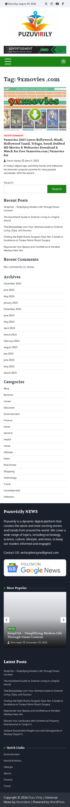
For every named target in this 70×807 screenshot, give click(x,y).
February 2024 (12, 340)
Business (8, 394)
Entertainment (14, 135)
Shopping (9, 471)
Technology (10, 477)
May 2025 (9, 296)
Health (7, 439)
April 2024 (9, 328)
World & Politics (12, 760)
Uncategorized (12, 490)
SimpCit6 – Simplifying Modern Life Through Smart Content (34, 635)
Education (9, 407)
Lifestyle (8, 452)
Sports (7, 773)
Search (8, 183)
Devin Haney (14, 160)
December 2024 (12, 309)
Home (7, 445)
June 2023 (9, 359)
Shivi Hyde (16, 642)
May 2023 (9, 366)
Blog (6, 388)
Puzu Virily (35, 797)
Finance (8, 420)
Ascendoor (23, 802)
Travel (7, 484)
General (8, 432)
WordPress (57, 802)
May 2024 (9, 321)
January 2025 (11, 302)
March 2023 (10, 372)
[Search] (63, 61)
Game (7, 426)
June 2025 (9, 289)
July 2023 (8, 353)
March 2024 (10, 334)
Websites (9, 496)
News (7, 458)
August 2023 (10, 347)
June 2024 (9, 315)
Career (7, 401)
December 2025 (12, 283)
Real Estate (10, 464)
